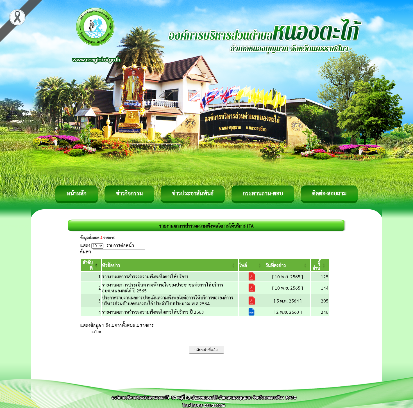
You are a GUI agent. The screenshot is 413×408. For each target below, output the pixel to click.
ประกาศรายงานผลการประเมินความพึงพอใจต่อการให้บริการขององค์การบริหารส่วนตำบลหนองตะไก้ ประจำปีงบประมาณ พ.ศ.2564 (167, 300)
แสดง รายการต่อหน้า (107, 245)
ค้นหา (85, 252)
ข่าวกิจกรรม (129, 193)
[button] (111, 265)
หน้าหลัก (77, 193)
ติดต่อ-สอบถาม (329, 193)
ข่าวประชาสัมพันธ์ (193, 193)
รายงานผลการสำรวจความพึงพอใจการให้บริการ (145, 276)
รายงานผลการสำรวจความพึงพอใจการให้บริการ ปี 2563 (153, 312)
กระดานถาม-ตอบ (263, 193)
